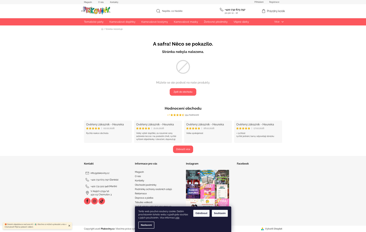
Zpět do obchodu (183, 91)
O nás (101, 2)
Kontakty (114, 2)
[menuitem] (93, 22)
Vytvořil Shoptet (273, 228)
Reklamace (141, 193)
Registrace (274, 2)
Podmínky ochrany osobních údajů (153, 189)
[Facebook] (87, 201)
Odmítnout (201, 213)
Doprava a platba (144, 197)
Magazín (88, 2)
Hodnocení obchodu (183, 108)
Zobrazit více (183, 149)
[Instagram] (94, 201)
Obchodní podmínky (145, 185)
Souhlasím (220, 213)
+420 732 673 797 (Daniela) (104, 179)
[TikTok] (101, 201)
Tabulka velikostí (143, 202)
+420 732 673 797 (235, 9)
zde (177, 217)
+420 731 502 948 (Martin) (104, 186)
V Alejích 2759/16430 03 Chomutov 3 (101, 193)
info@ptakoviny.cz (100, 173)
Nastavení (146, 225)
